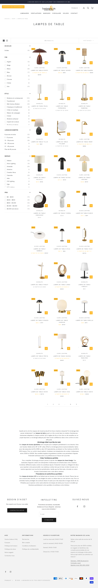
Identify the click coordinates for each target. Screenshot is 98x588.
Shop (13, 18)
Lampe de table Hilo (84, 248)
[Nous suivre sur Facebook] (77, 506)
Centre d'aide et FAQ (11, 539)
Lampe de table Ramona (84, 107)
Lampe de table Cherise (62, 321)
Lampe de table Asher (62, 70)
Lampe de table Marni (84, 70)
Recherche (25, 539)
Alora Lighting (39, 67)
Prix (6, 192)
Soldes (66, 13)
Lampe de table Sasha (62, 356)
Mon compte (26, 542)
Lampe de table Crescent (40, 214)
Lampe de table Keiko (39, 391)
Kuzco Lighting (62, 67)
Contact (74, 13)
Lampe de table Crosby (84, 178)
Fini (6, 57)
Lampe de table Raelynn (84, 357)
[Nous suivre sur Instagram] (84, 506)
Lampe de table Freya (39, 356)
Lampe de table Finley (39, 284)
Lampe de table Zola (62, 248)
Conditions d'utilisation (29, 546)
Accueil (7, 18)
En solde (8, 46)
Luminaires (24, 13)
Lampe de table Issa (62, 391)
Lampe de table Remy (84, 141)
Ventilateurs (36, 13)
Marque (7, 156)
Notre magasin (9, 552)
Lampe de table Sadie (84, 391)
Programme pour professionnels (13, 6)
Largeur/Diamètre (11, 130)
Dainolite (39, 103)
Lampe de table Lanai (62, 284)
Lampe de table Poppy (39, 70)
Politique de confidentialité (30, 549)
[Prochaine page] (76, 404)
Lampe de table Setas (62, 177)
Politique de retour (10, 549)
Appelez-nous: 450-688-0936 (80, 565)
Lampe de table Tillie (39, 141)
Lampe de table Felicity (40, 178)
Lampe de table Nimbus (40, 249)
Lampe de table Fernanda (62, 107)
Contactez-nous (17, 510)
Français (74, 8)
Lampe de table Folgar (62, 142)
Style (7, 93)
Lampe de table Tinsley (84, 285)
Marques (46, 13)
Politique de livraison (11, 546)
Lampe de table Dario (84, 213)
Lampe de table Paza (39, 106)
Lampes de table (22, 18)
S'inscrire (49, 520)
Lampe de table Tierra (62, 213)
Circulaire (56, 13)
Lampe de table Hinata (39, 320)
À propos (7, 542)
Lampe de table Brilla (84, 320)
